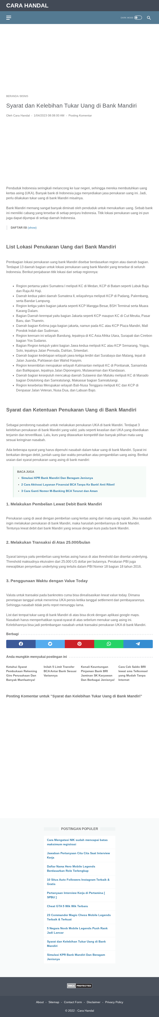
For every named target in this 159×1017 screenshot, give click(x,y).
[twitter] (50, 644)
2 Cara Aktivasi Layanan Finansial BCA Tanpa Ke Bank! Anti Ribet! (68, 484)
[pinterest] (79, 644)
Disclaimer (93, 1002)
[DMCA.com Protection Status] (79, 987)
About (40, 1002)
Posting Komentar (80, 115)
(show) (32, 227)
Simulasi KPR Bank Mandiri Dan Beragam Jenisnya (57, 478)
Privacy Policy (114, 1002)
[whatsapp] (109, 644)
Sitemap (53, 1002)
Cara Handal (27, 5)
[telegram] (138, 644)
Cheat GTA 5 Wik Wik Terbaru (67, 906)
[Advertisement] (79, 59)
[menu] (11, 18)
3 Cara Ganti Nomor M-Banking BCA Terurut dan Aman (59, 491)
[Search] (149, 18)
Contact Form (73, 1002)
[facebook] (21, 644)
